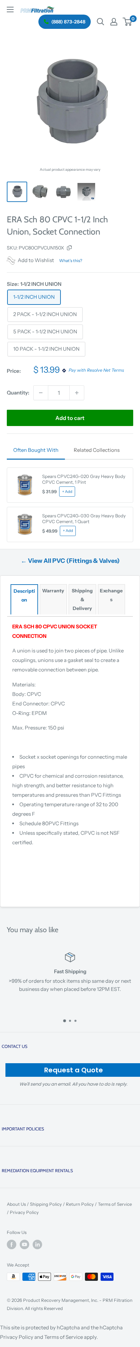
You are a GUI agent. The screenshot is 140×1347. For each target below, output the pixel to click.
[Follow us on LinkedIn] (37, 1244)
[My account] (113, 21)
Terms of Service (115, 1204)
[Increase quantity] (77, 393)
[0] (127, 22)
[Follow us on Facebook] (11, 1244)
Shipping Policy (46, 1204)
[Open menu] (10, 9)
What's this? (70, 260)
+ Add (67, 491)
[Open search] (100, 21)
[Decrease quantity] (41, 393)
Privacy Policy (24, 1212)
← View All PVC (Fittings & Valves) (70, 561)
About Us (16, 1204)
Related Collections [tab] (97, 450)
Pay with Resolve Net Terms (96, 370)
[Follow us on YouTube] (24, 1244)
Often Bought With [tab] (35, 450)
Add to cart (70, 417)
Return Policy (80, 1204)
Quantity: (18, 392)
